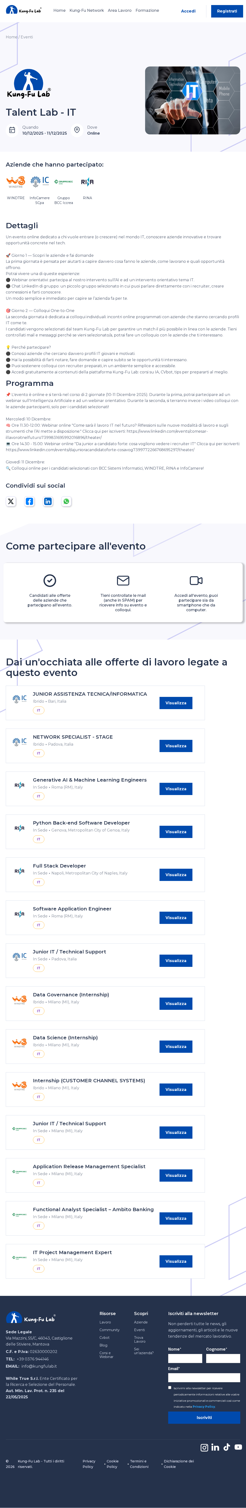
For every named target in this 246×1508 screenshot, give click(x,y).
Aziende (141, 1322)
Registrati (227, 11)
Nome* (174, 1349)
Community (109, 1330)
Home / (13, 37)
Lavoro (105, 1322)
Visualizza (176, 703)
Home (59, 10)
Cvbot (104, 1338)
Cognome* (216, 1349)
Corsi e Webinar (106, 1355)
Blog (103, 1345)
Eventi (27, 37)
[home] (24, 9)
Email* (174, 1369)
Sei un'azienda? (144, 1351)
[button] (86, 11)
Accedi (188, 11)
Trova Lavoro (140, 1339)
